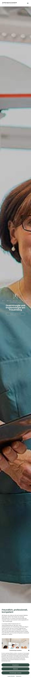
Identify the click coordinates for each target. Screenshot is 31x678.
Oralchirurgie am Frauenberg (9, 2)
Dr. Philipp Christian (9, 3)
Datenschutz (18, 676)
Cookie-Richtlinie (11, 676)
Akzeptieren (15, 665)
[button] (28, 650)
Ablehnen (15, 669)
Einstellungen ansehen (15, 673)
